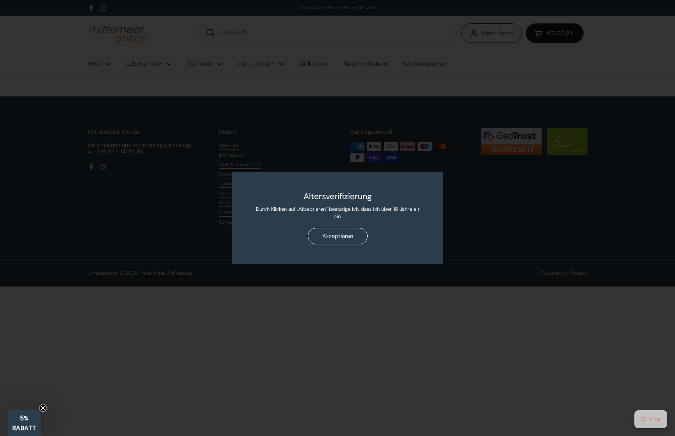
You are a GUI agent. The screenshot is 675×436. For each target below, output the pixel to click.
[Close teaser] (43, 408)
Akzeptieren (337, 236)
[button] (24, 423)
